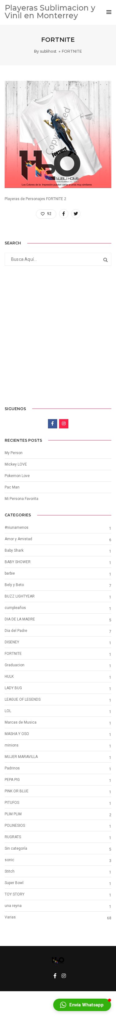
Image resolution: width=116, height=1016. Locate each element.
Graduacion (14, 665)
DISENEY (12, 642)
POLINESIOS (15, 825)
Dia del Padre (16, 630)
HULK (9, 676)
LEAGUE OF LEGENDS (23, 699)
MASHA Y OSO (17, 734)
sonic (9, 860)
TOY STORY (14, 894)
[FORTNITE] (63, 213)
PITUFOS (12, 802)
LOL (8, 711)
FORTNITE (72, 51)
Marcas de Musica (21, 722)
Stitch (10, 871)
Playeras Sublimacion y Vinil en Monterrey (50, 11)
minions (12, 745)
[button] (82, 1005)
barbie (10, 573)
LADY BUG (13, 688)
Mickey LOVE (16, 464)
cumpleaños (15, 608)
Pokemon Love (17, 476)
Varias (10, 917)
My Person (14, 453)
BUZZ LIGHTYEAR (20, 596)
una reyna (13, 906)
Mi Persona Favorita (21, 499)
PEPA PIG (12, 779)
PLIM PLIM (13, 814)
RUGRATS (13, 837)
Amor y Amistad (18, 539)
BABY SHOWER (18, 562)
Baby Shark (14, 550)
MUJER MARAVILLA (21, 757)
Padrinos (12, 768)
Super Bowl (14, 883)
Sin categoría (16, 848)
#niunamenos (16, 527)
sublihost (48, 51)
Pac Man (12, 487)
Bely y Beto (14, 585)
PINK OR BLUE (16, 791)
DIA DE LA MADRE (20, 619)
